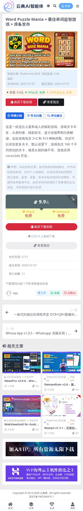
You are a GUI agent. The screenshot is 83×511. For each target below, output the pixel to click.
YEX (15, 293)
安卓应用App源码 (16, 420)
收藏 (56, 292)
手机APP (29, 377)
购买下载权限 (23, 102)
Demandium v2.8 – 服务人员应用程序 (60, 386)
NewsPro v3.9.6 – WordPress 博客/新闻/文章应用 (21, 382)
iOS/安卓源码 (14, 377)
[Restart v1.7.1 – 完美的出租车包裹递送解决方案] (61, 406)
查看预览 (53, 102)
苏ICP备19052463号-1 (41, 496)
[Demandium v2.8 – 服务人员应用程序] (61, 362)
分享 (43, 292)
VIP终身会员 (63, 211)
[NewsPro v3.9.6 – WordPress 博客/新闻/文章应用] (21, 362)
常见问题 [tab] (36, 115)
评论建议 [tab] (56, 115)
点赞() (71, 292)
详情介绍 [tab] (16, 115)
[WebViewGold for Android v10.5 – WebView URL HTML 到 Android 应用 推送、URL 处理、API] (21, 406)
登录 (67, 6)
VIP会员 (30, 211)
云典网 (43, 493)
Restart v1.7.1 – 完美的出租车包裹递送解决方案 (61, 429)
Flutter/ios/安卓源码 (56, 378)
